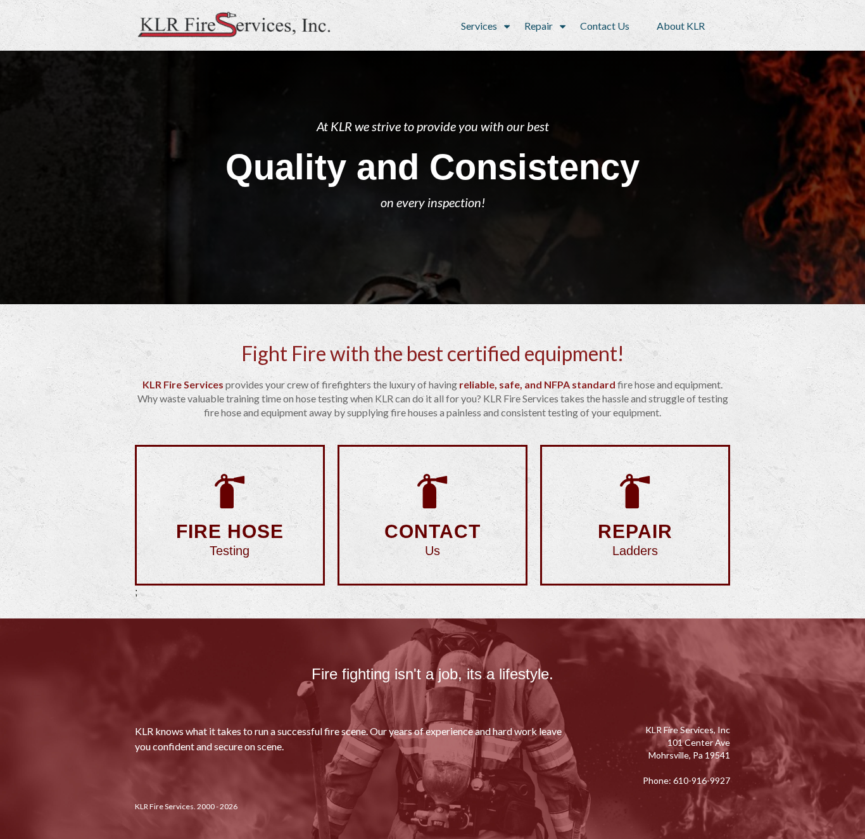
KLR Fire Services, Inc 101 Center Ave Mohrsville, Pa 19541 (687, 742)
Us (432, 539)
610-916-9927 (701, 780)
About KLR (681, 26)
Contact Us (604, 26)
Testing (230, 539)
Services (479, 26)
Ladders (635, 539)
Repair (538, 26)
